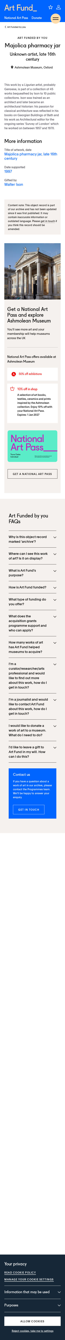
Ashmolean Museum (29, 321)
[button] (32, 474)
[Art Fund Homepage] (20, 7)
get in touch (48, 221)
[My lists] (50, 7)
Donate (37, 18)
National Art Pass (16, 18)
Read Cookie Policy (20, 1272)
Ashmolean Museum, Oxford (34, 67)
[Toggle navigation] (56, 19)
